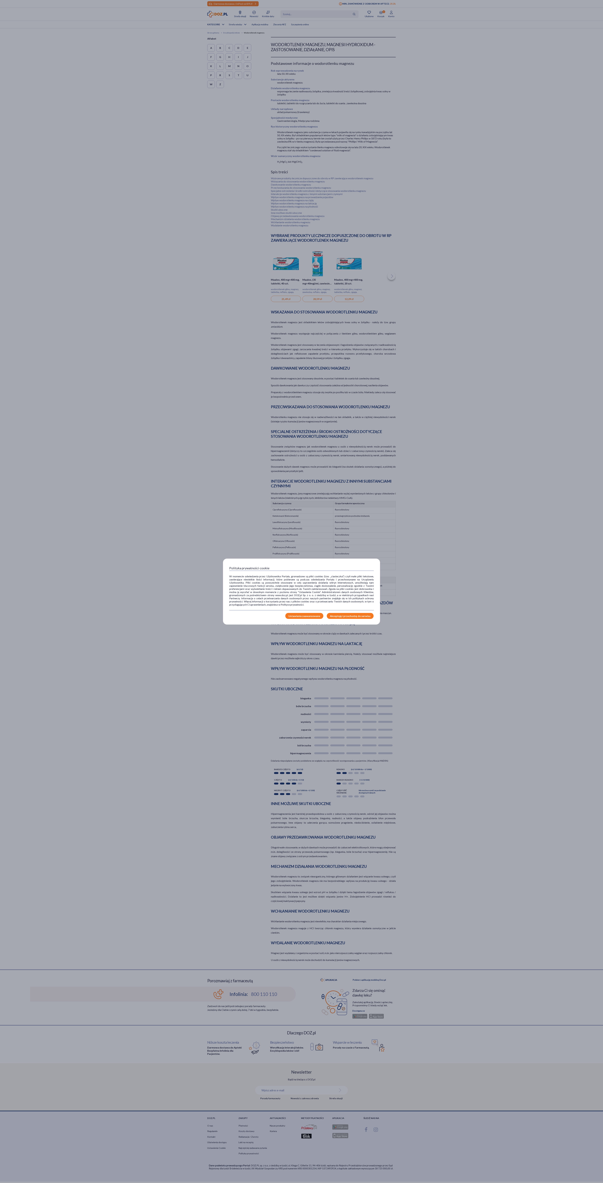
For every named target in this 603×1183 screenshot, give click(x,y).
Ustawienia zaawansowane (304, 615)
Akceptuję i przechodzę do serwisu (350, 615)
